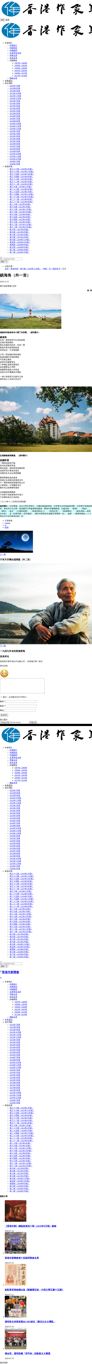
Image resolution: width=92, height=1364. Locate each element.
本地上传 (33, 722)
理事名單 (13, 56)
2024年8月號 (15, 121)
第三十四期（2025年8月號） (22, 177)
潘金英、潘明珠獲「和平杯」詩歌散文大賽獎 (28, 1353)
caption (7, 523)
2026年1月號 (15, 161)
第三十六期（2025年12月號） (22, 172)
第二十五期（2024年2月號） (22, 192)
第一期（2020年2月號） (20, 252)
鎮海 (7, 527)
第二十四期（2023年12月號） (22, 194)
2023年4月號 (15, 108)
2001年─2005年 (20, 71)
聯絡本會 (13, 78)
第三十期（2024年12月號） (21, 187)
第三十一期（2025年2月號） (22, 184)
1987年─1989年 (20, 63)
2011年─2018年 (20, 76)
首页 (7, 269)
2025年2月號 (15, 134)
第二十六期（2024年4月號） (22, 189)
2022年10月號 (15, 93)
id (5, 525)
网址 (2, 710)
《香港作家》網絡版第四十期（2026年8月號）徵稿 (30, 1226)
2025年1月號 (15, 131)
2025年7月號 (15, 146)
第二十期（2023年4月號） (21, 204)
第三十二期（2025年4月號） (22, 182)
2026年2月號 (15, 164)
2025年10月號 (15, 154)
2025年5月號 (15, 141)
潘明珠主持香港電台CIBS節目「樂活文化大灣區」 (30, 1321)
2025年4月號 (15, 139)
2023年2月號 (15, 103)
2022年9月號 (15, 91)
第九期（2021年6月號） (20, 232)
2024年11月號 (15, 126)
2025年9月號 (15, 151)
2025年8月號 (15, 149)
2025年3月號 (15, 136)
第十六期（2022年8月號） (21, 214)
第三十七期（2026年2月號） (22, 169)
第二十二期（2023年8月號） (22, 199)
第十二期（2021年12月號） (21, 225)
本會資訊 (8, 81)
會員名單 (13, 58)
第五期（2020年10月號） (20, 242)
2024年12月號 (15, 129)
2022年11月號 (15, 96)
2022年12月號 (15, 98)
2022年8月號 (15, 88)
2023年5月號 (15, 111)
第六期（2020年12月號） (20, 240)
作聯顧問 (13, 50)
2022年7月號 (15, 86)
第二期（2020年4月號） (20, 250)
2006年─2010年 (20, 73)
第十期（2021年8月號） (20, 230)
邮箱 (2, 706)
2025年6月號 (15, 144)
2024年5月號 (15, 116)
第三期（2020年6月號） (20, 247)
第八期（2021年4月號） (20, 235)
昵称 (2, 701)
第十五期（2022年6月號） (21, 217)
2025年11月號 (15, 156)
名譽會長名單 (15, 53)
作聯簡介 (13, 45)
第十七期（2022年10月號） (21, 212)
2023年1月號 (15, 101)
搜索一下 (4, 262)
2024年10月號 (15, 124)
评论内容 (4, 666)
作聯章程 (13, 48)
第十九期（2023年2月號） (21, 207)
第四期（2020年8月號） (20, 245)
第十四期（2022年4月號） (21, 219)
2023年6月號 (15, 114)
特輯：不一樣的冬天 (51, 269)
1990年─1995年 (20, 66)
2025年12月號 (15, 159)
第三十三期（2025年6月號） (22, 179)
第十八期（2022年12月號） (21, 209)
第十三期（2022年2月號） (21, 222)
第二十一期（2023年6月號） (22, 202)
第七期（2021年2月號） (20, 237)
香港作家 (14, 269)
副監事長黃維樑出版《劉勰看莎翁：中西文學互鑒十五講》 (34, 1289)
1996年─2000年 (20, 68)
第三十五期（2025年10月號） (22, 174)
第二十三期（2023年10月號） (22, 197)
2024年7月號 (15, 119)
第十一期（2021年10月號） (21, 227)
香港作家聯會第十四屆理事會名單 (22, 1258)
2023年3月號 (15, 106)
